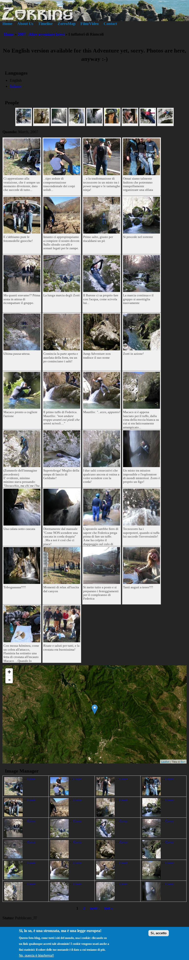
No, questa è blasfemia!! (36, 955)
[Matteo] (23, 122)
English (16, 80)
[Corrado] (76, 122)
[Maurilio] (41, 122)
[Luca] (165, 122)
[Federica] (130, 122)
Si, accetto (159, 933)
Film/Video (89, 24)
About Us (25, 24)
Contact (110, 24)
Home (7, 24)
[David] (59, 122)
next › (94, 908)
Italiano (15, 86)
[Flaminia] (112, 122)
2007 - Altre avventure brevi (41, 34)
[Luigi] (94, 122)
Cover (31, 779)
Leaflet (165, 761)
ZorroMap (67, 24)
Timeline (45, 24)
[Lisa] (147, 122)
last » (108, 908)
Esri (183, 761)
